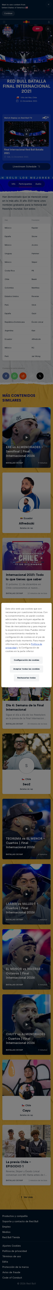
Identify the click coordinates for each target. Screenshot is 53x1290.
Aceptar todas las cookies (26, 669)
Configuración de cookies (26, 660)
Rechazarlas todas (26, 678)
